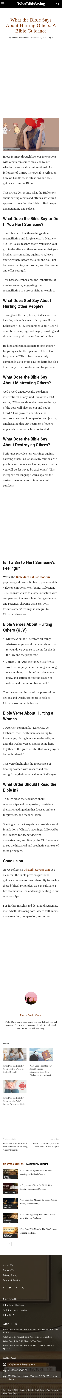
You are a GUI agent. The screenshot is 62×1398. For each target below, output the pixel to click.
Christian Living (9, 1192)
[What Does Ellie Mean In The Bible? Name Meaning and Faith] (10, 1232)
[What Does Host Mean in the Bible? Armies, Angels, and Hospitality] (10, 1203)
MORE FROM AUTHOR (37, 1164)
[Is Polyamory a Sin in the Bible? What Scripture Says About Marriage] (10, 1188)
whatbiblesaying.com (37, 869)
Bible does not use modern (33, 577)
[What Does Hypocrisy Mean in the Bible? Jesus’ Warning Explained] (10, 1218)
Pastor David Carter (20, 37)
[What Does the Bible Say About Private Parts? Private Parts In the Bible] (14, 1086)
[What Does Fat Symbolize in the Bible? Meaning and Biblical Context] (10, 1174)
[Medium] (10, 1288)
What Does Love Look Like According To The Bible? (28, 1337)
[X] (28, 44)
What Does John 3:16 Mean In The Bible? (23, 1341)
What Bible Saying (11, 1393)
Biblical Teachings (7, 1177)
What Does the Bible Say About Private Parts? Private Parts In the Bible (14, 1101)
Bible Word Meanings (8, 1206)
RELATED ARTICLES (13, 1164)
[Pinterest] (34, 44)
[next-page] (10, 1244)
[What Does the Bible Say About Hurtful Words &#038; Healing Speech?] (14, 1054)
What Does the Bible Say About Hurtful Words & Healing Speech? (13, 1069)
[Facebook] (21, 44)
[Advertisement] (31, 84)
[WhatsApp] (41, 44)
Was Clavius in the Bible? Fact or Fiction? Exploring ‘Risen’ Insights (15, 1146)
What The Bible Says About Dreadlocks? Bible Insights (46, 1145)
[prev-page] (5, 1244)
